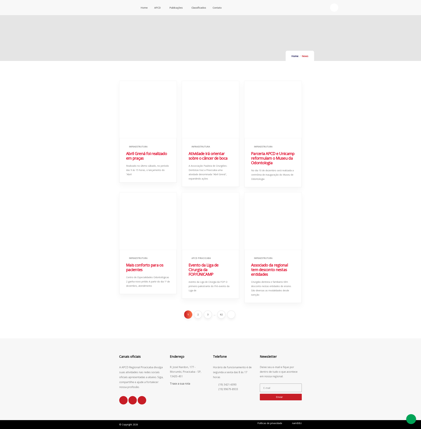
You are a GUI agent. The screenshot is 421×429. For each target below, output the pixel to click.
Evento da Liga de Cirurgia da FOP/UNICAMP (204, 269)
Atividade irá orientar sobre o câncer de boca (208, 156)
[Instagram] (123, 400)
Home (294, 56)
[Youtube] (142, 400)
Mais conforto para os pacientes (144, 267)
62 (221, 314)
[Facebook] (132, 400)
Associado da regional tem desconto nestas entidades (269, 269)
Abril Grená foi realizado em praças (146, 156)
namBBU (297, 423)
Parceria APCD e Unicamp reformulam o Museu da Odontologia (272, 158)
